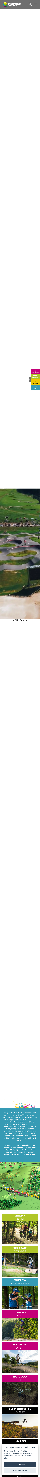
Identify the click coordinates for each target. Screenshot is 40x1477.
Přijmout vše (20, 1464)
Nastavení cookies (20, 1470)
